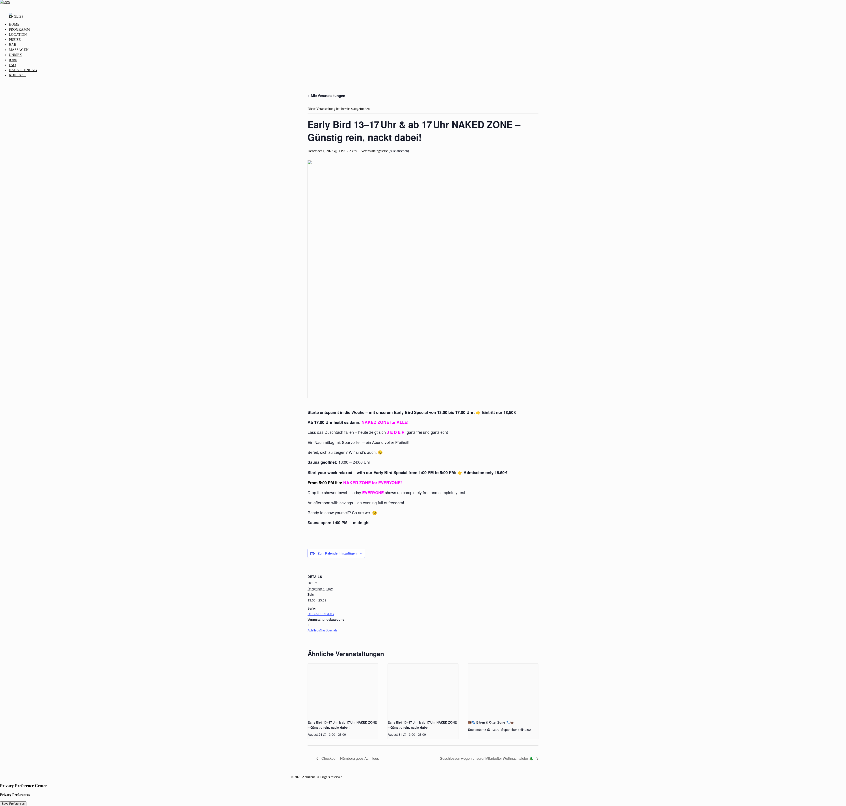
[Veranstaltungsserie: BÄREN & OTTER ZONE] (532, 729)
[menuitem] (427, 24)
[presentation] (343, 690)
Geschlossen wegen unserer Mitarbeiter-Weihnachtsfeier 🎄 (487, 758)
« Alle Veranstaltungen (326, 95)
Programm (19, 29)
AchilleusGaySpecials (322, 630)
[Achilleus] (423, 4)
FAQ (12, 65)
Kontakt (17, 75)
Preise (15, 39)
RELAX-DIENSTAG (321, 614)
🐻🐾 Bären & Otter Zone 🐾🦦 (491, 722)
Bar (12, 45)
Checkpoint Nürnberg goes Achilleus (350, 758)
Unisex (15, 55)
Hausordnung (23, 70)
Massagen (19, 50)
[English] (16, 17)
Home (14, 24)
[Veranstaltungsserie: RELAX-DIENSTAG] (347, 734)
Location (18, 34)
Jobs (13, 60)
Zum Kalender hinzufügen (337, 553)
